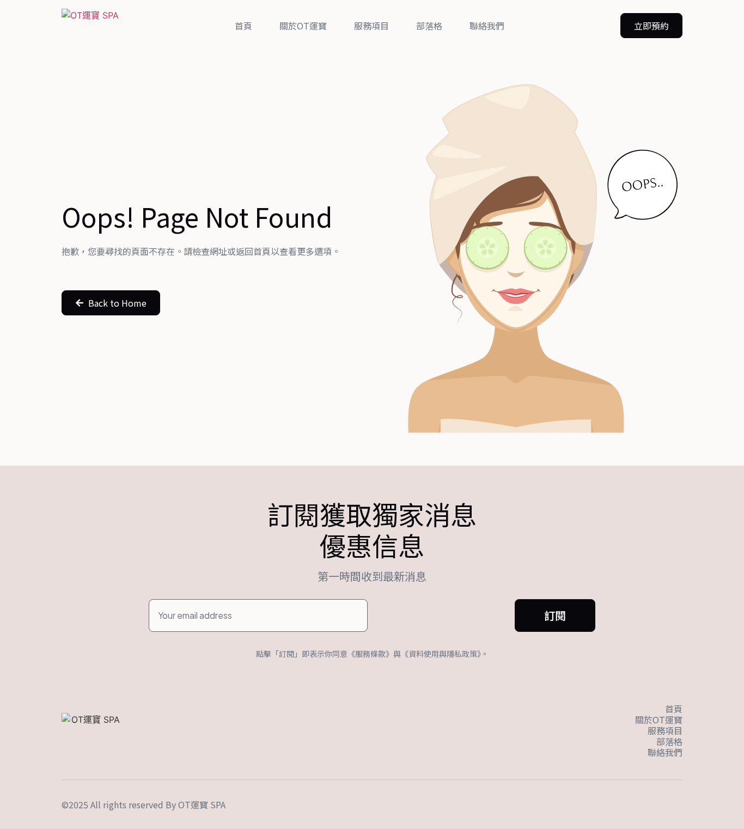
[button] (651, 25)
